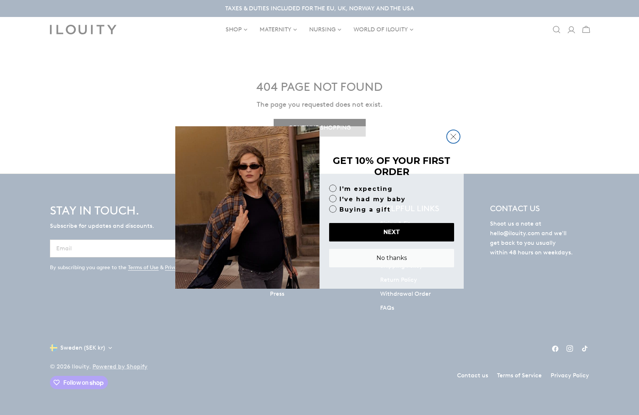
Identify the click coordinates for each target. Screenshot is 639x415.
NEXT (391, 232)
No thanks (391, 257)
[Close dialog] (453, 136)
